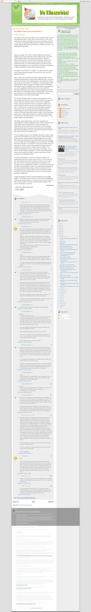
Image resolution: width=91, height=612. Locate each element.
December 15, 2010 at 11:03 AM (24, 392)
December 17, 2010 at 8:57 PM (24, 483)
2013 (60, 230)
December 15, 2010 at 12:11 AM (24, 301)
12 (51, 415)
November (62, 289)
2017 (60, 223)
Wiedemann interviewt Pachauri (66, 267)
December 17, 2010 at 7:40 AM (24, 473)
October (62, 290)
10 (51, 384)
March (61, 302)
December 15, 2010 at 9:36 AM (24, 380)
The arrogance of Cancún (65, 257)
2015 (60, 226)
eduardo (63, 116)
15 (51, 486)
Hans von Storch (26, 216)
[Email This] (16, 189)
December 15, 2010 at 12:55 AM (25, 341)
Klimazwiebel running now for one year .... (69, 266)
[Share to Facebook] (21, 189)
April (61, 300)
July (61, 295)
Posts (60, 315)
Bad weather (62, 242)
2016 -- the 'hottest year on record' (66, 192)
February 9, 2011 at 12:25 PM (24, 494)
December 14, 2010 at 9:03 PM (24, 249)
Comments (61, 318)
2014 (60, 228)
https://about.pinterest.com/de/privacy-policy (25, 603)
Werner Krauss (26, 226)
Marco (24, 455)
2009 (60, 307)
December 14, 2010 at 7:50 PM (24, 223)
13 (51, 456)
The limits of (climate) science (66, 247)
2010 (60, 235)
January (62, 305)
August (61, 294)
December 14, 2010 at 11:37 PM (24, 266)
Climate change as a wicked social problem (67, 167)
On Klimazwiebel (61, 175)
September (62, 292)
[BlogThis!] (18, 189)
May (61, 298)
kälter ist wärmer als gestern (66, 246)
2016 (60, 225)
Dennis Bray (64, 110)
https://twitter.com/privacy (21, 585)
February (62, 303)
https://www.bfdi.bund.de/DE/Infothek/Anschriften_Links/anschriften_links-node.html (34, 555)
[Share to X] (19, 189)
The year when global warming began (68, 252)
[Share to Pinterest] (23, 189)
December (62, 236)
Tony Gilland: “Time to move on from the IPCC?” (28, 31)
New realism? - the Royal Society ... (67, 264)
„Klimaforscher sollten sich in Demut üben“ (69, 244)
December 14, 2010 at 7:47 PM (24, 213)
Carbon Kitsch (63, 241)
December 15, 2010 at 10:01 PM (25, 412)
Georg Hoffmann (26, 252)
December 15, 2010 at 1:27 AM (24, 369)
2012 (60, 231)
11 (51, 395)
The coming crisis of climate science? (67, 199)
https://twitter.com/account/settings (23, 588)
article (28, 442)
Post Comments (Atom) (26, 505)
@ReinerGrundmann (65, 108)
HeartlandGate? (61, 158)
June (61, 297)
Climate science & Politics (65, 275)
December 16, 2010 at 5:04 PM (24, 453)
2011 (60, 233)
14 (51, 476)
